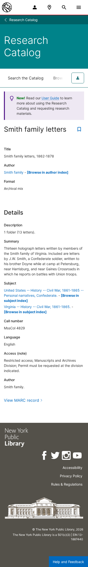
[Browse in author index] (47, 172)
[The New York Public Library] (7, 7)
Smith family (13, 172)
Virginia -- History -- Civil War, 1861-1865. (37, 307)
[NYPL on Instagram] (66, 456)
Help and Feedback (68, 562)
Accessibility (72, 467)
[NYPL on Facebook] (44, 456)
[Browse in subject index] (25, 312)
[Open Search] (64, 7)
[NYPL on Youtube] (77, 456)
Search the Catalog (26, 78)
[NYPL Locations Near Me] (49, 7)
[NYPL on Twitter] (55, 456)
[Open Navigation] (78, 7)
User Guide (50, 98)
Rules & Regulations (66, 484)
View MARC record (21, 400)
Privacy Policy (71, 476)
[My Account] (34, 7)
